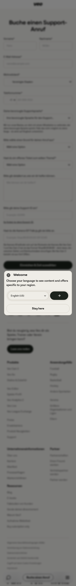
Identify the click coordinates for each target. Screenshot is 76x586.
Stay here (38, 308)
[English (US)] (59, 295)
